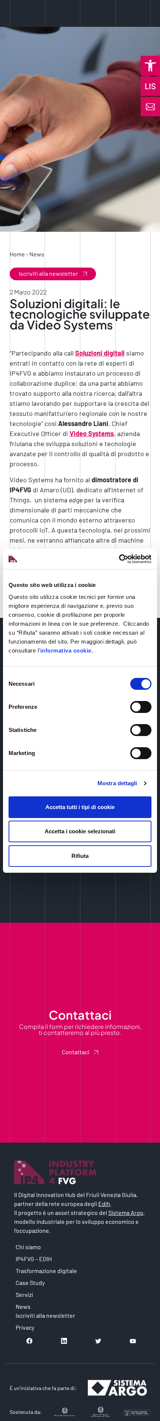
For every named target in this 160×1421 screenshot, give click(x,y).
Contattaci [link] (75, 1051)
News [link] (36, 254)
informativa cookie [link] (66, 650)
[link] (150, 65)
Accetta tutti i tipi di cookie (80, 807)
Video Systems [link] (92, 433)
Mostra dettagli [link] (117, 783)
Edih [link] (104, 1203)
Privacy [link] (25, 1327)
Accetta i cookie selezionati (80, 831)
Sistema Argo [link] (125, 1212)
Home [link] (17, 254)
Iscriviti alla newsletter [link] (48, 273)
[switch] (140, 707)
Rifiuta (80, 856)
